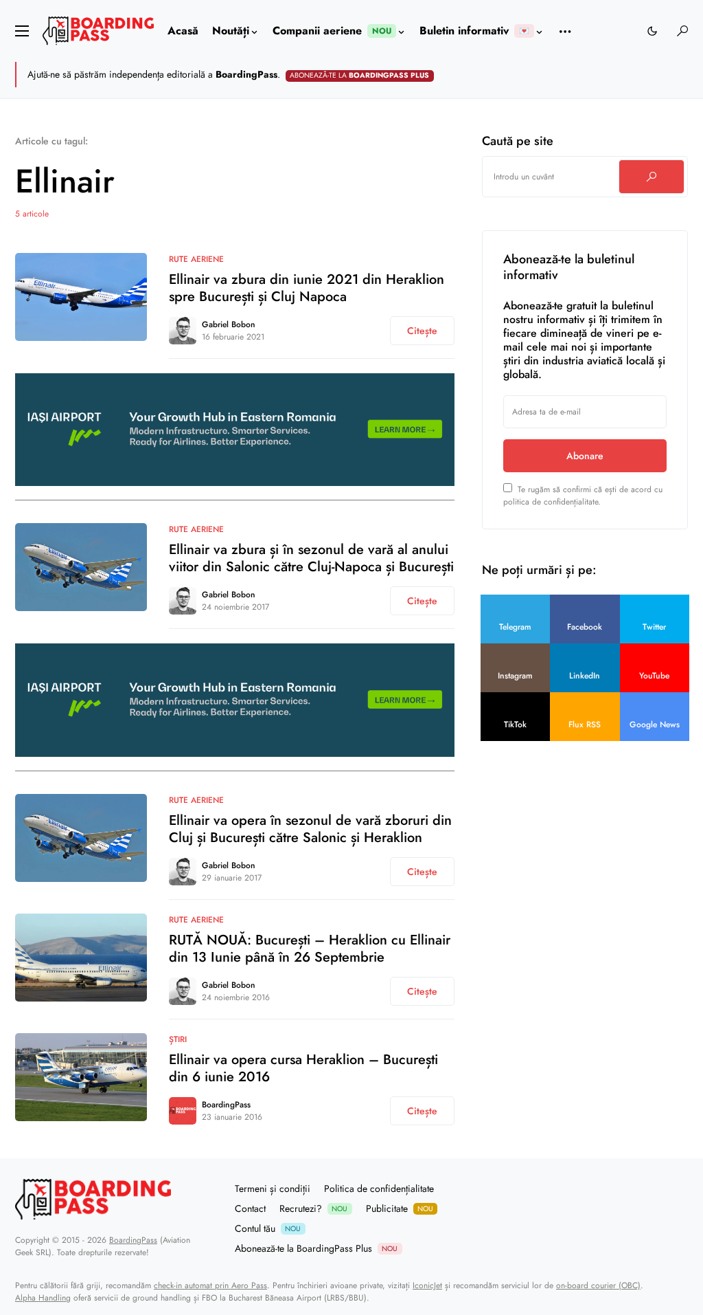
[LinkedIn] (683, 1219)
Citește (422, 331)
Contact (250, 1208)
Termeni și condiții (272, 1188)
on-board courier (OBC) (598, 1285)
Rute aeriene (196, 259)
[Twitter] (649, 1219)
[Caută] (651, 176)
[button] (22, 30)
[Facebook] (631, 1219)
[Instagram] (666, 1219)
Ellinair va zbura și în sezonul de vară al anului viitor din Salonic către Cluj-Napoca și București (311, 558)
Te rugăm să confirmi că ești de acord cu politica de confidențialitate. (582, 495)
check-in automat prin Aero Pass (210, 1285)
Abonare (584, 456)
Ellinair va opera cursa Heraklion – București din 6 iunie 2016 (303, 1068)
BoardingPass (226, 1104)
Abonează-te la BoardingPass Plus (316, 1248)
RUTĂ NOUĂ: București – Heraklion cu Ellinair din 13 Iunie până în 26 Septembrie (309, 948)
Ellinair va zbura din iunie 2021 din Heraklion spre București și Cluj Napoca (306, 288)
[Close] (687, 74)
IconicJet (427, 1285)
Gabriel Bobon (228, 324)
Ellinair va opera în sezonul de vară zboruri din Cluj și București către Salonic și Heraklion (310, 829)
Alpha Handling (43, 1298)
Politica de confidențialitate (379, 1188)
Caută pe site (517, 141)
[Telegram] (614, 1219)
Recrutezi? (313, 1208)
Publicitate (399, 1208)
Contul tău (268, 1228)
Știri (178, 1039)
